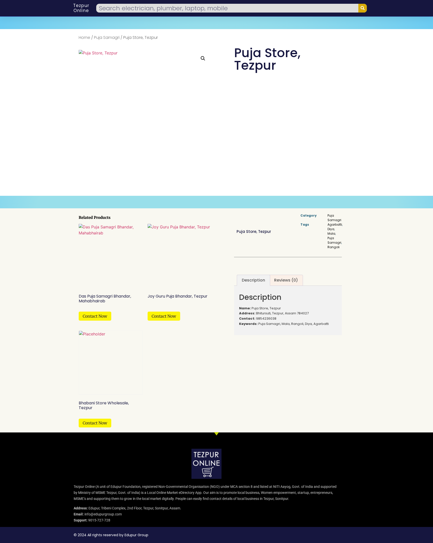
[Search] (362, 8)
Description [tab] (253, 280)
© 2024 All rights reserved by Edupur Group (111, 534)
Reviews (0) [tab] (286, 280)
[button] (202, 58)
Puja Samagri (107, 37)
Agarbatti (335, 224)
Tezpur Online (81, 8)
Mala (331, 233)
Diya (331, 229)
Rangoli (334, 247)
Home (84, 37)
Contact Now (95, 316)
